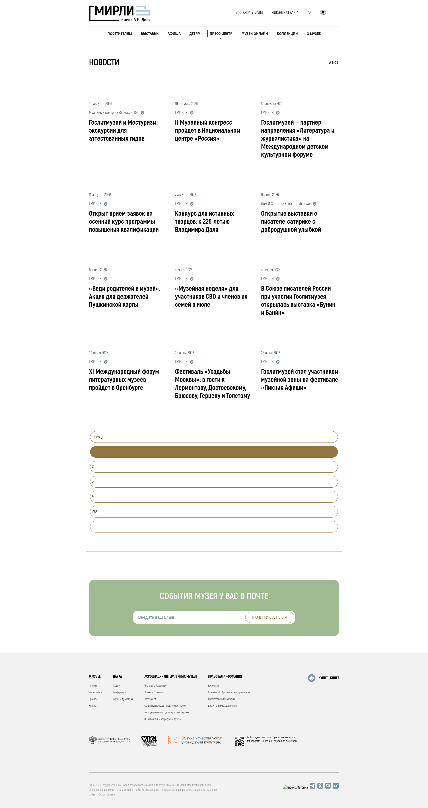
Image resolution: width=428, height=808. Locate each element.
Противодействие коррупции (221, 699)
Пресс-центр (221, 33)
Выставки (150, 33)
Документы (213, 685)
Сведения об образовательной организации (229, 692)
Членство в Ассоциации (155, 685)
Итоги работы (150, 699)
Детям (195, 33)
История (93, 685)
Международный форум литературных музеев (166, 712)
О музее (314, 33)
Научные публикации (123, 699)
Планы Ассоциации (153, 692)
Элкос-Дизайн (107, 794)
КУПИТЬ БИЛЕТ (329, 678)
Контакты (93, 706)
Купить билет (253, 12)
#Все (334, 63)
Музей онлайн (255, 33)
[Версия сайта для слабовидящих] (323, 12)
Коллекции (287, 33)
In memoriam (95, 692)
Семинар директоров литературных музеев (165, 706)
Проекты (93, 699)
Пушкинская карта (284, 12)
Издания (117, 685)
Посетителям (119, 33)
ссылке (293, 741)
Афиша (174, 33)
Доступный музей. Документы (222, 706)
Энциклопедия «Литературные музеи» (162, 719)
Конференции (119, 692)
